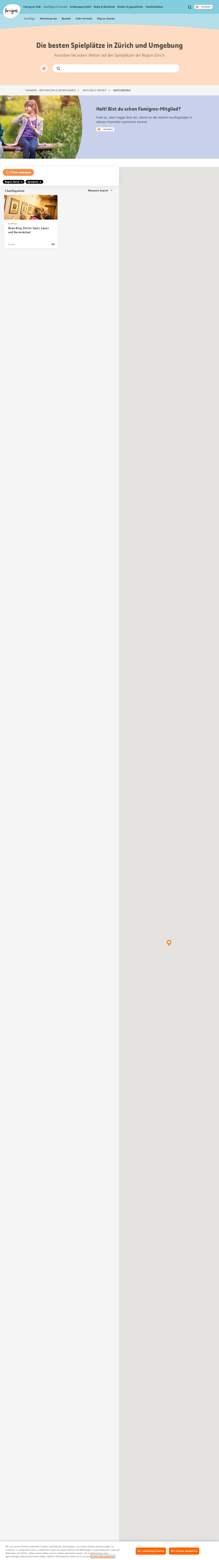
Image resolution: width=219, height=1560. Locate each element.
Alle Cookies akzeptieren (184, 1551)
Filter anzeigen (20, 172)
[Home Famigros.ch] (11, 11)
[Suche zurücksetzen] (173, 68)
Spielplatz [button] (33, 181)
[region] (109, 1551)
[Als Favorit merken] (53, 244)
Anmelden (206, 7)
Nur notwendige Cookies (151, 1551)
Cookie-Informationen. (103, 1556)
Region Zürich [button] (12, 181)
